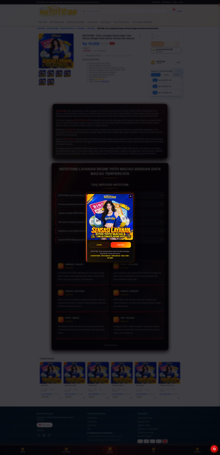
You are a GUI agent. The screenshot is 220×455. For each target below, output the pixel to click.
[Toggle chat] (214, 449)
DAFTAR (120, 245)
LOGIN (99, 245)
